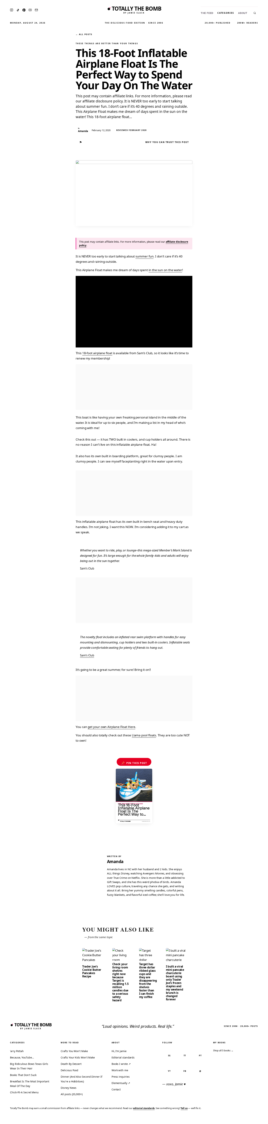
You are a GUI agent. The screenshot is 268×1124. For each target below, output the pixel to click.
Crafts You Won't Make (74, 1051)
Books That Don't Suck (23, 1075)
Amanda (115, 861)
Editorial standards (123, 1057)
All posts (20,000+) (71, 1094)
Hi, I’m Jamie (119, 1051)
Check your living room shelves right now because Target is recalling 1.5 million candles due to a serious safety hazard (120, 982)
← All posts (84, 34)
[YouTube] (30, 10)
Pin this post (134, 763)
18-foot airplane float (97, 353)
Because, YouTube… (22, 1057)
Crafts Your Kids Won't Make (78, 1057)
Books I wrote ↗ (121, 1064)
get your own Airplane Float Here (111, 727)
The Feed (207, 13)
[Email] (36, 10)
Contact (116, 1089)
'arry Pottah (17, 1051)
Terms (209, 1118)
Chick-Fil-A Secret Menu (24, 1092)
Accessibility (255, 1118)
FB (184, 1071)
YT (169, 1071)
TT (185, 1055)
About (242, 13)
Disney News (68, 1087)
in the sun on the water (165, 270)
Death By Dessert (71, 1064)
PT (200, 1055)
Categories (225, 12)
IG (169, 1055)
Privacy (196, 1118)
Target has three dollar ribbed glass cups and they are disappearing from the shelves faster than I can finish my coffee (148, 980)
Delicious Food (69, 1070)
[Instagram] (11, 10)
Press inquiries (121, 1076)
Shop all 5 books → (223, 1050)
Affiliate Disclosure (229, 1118)
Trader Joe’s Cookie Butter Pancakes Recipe (91, 971)
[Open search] (254, 13)
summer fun (144, 256)
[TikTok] (17, 10)
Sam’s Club (87, 655)
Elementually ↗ (121, 1083)
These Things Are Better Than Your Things (107, 43)
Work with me (120, 1070)
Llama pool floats (144, 735)
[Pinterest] (23, 10)
